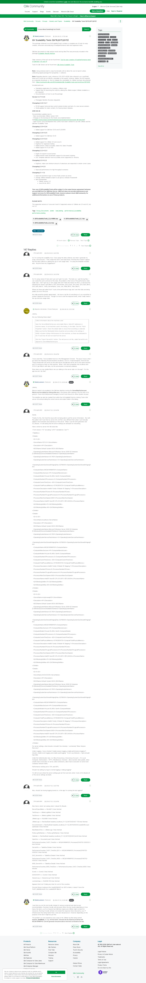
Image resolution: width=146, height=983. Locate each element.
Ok (56, 972)
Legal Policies (102, 951)
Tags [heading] (100, 30)
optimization (101, 56)
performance (102, 39)
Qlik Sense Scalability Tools (65, 65)
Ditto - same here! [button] (38, 231)
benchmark (112, 50)
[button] (90, 36)
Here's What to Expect (88, 16)
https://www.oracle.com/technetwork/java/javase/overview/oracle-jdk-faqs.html (59, 120)
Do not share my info (104, 968)
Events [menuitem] (48, 11)
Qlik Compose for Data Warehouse (34, 963)
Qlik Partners (52, 947)
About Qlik (76, 944)
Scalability (67, 21)
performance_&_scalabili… (105, 58)
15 (79, 245)
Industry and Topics (55, 21)
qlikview (115, 39)
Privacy (75, 955)
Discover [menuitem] (56, 11)
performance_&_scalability (73, 211)
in (107, 61)
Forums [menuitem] (27, 11)
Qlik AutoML (27, 952)
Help (108, 11)
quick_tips (101, 42)
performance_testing (38, 213)
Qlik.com (103, 6)
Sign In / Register (116, 11)
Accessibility (76, 952)
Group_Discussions (103, 34)
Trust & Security (78, 950)
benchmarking (102, 53)
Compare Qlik (52, 952)
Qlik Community (29, 21)
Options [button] (120, 21)
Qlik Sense (27, 950)
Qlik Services (111, 6)
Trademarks (101, 957)
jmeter (52, 211)
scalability (113, 37)
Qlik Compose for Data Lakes (33, 961)
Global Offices (77, 963)
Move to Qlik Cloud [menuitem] (67, 11)
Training (50, 958)
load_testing (59, 211)
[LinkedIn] (78, 977)
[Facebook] (81, 977)
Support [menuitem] (35, 11)
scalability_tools (102, 50)
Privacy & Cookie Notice (105, 954)
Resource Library (53, 944)
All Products (27, 944)
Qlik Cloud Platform (29, 947)
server (107, 42)
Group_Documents (42, 211)
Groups (44, 21)
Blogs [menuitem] (42, 11)
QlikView (26, 955)
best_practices (112, 53)
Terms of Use (102, 960)
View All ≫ (101, 66)
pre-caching (101, 61)
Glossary (51, 955)
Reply (85, 235)
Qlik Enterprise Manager (31, 966)
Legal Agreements (103, 962)
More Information (56, 976)
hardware (114, 45)
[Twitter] (74, 977)
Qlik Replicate (28, 958)
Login (65, 2)
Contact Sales (77, 966)
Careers (75, 958)
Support (50, 961)
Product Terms (102, 965)
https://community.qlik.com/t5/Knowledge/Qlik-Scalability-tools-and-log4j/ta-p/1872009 (63, 82)
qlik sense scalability (104, 48)
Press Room (76, 947)
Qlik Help (119, 6)
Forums (38, 21)
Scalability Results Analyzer (46, 53)
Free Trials (51, 950)
